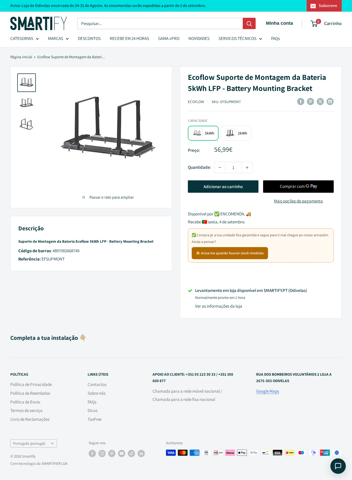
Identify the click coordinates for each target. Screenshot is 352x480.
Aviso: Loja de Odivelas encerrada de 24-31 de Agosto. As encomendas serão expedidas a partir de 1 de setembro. (108, 5)
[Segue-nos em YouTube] (121, 453)
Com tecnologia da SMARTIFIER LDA (39, 463)
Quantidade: (199, 167)
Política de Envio (25, 402)
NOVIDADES (198, 38)
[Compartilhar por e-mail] (330, 101)
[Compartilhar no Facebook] (300, 101)
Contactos (97, 384)
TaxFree (95, 419)
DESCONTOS (89, 38)
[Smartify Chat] (338, 466)
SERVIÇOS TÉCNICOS (237, 38)
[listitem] (203, 133)
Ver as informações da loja (218, 306)
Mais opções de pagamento (298, 201)
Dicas (92, 410)
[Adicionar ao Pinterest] (310, 101)
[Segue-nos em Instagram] (102, 453)
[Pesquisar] (249, 23)
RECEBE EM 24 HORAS (129, 38)
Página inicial (21, 56)
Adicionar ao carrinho (223, 186)
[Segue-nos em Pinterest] (111, 453)
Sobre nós (96, 393)
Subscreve (328, 5)
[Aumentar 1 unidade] (247, 167)
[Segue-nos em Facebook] (92, 453)
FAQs (275, 38)
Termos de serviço (26, 410)
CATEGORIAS (21, 38)
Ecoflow (196, 101)
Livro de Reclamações (29, 419)
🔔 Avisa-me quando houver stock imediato (230, 253)
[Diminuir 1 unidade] (219, 167)
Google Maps (267, 391)
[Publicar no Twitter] (320, 101)
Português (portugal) (29, 443)
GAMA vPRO (168, 38)
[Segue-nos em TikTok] (131, 453)
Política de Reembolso (30, 393)
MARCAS (55, 38)
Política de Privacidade (31, 384)
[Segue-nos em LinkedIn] (141, 453)
